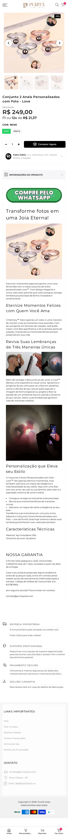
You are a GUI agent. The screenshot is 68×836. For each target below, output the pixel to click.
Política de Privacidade (16, 749)
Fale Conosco (11, 726)
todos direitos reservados (34, 805)
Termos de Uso (11, 744)
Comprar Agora (47, 144)
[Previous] (8, 43)
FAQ (6, 721)
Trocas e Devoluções (14, 738)
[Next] (59, 43)
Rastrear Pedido (12, 732)
